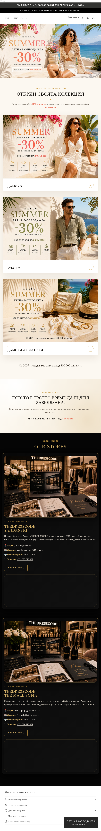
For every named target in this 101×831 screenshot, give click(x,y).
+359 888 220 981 (25, 724)
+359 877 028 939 (25, 559)
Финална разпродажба (17, 805)
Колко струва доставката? (19, 821)
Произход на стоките (17, 816)
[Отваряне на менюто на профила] (88, 18)
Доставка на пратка (16, 810)
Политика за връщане (17, 799)
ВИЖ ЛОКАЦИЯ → (16, 568)
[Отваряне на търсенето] (82, 18)
